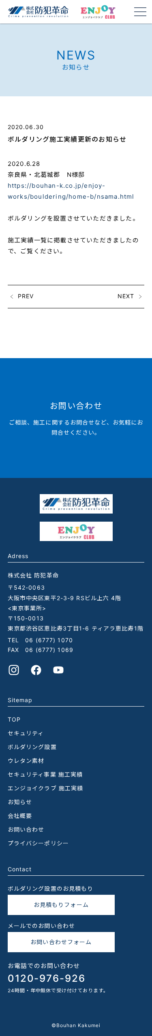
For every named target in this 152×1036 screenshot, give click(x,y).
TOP (14, 719)
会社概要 (20, 815)
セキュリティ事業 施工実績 (45, 774)
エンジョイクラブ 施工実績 (45, 788)
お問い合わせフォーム (61, 941)
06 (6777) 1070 (49, 640)
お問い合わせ (26, 829)
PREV (26, 295)
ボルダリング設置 (32, 746)
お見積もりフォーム (61, 904)
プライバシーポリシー (38, 843)
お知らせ (20, 801)
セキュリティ (26, 733)
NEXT (126, 295)
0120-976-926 (47, 978)
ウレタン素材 (26, 760)
